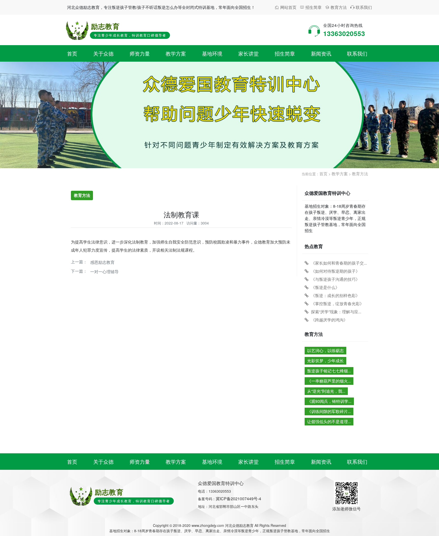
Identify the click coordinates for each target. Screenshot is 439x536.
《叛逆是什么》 (325, 287)
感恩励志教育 (102, 262)
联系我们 (361, 7)
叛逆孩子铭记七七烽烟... (329, 371)
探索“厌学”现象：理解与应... (336, 312)
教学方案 (176, 53)
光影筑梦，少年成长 (325, 361)
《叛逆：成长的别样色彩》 (335, 295)
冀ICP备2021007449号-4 (238, 499)
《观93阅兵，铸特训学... (329, 401)
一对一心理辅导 (104, 271)
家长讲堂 (248, 53)
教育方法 (336, 7)
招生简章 (311, 7)
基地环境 (212, 53)
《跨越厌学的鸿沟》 (329, 320)
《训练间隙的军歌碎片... (329, 411)
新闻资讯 (321, 53)
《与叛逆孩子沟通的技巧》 (335, 279)
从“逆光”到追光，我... (326, 391)
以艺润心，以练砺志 (325, 350)
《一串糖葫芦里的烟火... (329, 381)
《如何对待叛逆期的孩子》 (335, 271)
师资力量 (140, 53)
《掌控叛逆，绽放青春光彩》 (337, 303)
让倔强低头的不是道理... (329, 421)
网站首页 (285, 7)
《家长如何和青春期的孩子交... (339, 263)
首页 (72, 53)
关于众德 (103, 53)
